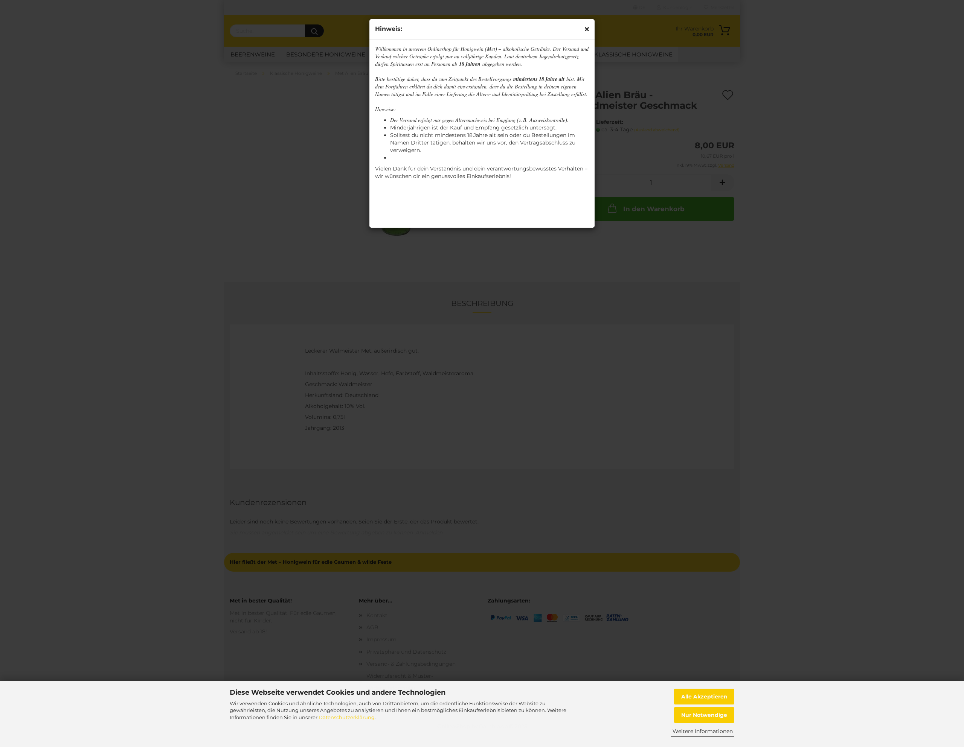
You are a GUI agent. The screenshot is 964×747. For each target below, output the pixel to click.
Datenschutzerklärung (347, 717)
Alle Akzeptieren (704, 696)
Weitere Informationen (703, 731)
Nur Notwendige (704, 715)
